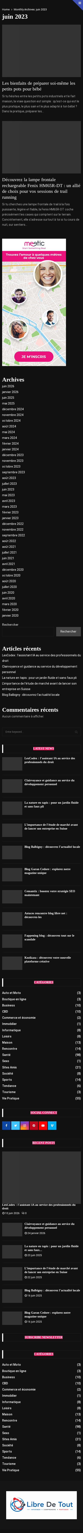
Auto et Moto (11, 993)
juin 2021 (8, 558)
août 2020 (9, 581)
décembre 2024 (13, 409)
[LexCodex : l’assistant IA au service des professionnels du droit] (12, 764)
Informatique (11, 1030)
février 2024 (10, 443)
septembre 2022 (13, 535)
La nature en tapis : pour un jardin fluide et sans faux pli (39, 677)
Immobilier (9, 1024)
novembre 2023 (12, 460)
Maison (7, 1042)
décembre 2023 (13, 455)
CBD (5, 1011)
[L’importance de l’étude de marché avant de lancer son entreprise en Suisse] (12, 830)
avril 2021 (8, 564)
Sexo (5, 1061)
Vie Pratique (10, 1098)
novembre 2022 (12, 529)
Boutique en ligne (14, 999)
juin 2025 (8, 397)
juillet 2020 (9, 587)
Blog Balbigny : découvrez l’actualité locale (31, 694)
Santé (6, 1055)
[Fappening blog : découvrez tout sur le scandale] (12, 941)
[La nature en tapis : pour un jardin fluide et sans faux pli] (12, 808)
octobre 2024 (11, 420)
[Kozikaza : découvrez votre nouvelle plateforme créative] (12, 963)
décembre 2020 (13, 569)
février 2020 (10, 610)
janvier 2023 (10, 518)
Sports (7, 1079)
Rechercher (10, 624)
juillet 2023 (9, 483)
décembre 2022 (13, 524)
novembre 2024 (12, 415)
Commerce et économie (19, 1017)
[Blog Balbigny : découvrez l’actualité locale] (12, 852)
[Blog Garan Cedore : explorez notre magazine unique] (12, 874)
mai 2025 (8, 403)
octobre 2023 (11, 466)
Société (7, 1073)
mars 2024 (9, 438)
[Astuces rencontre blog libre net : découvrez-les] (12, 919)
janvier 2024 (10, 449)
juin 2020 (8, 592)
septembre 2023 (13, 472)
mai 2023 (8, 495)
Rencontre (9, 1048)
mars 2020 (9, 604)
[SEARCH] (76, 732)
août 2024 (9, 426)
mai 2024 (8, 432)
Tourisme (9, 1092)
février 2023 (10, 512)
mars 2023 (9, 506)
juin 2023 (8, 489)
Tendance (9, 1086)
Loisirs (6, 1036)
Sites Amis (9, 1067)
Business (8, 1005)
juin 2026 (8, 386)
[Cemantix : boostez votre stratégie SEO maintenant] (12, 896)
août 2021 (9, 546)
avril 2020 (8, 598)
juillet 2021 (9, 552)
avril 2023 (8, 501)
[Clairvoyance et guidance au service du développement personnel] (12, 786)
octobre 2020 (11, 575)
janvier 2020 (10, 615)
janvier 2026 (10, 392)
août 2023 (9, 478)
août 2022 (9, 541)
